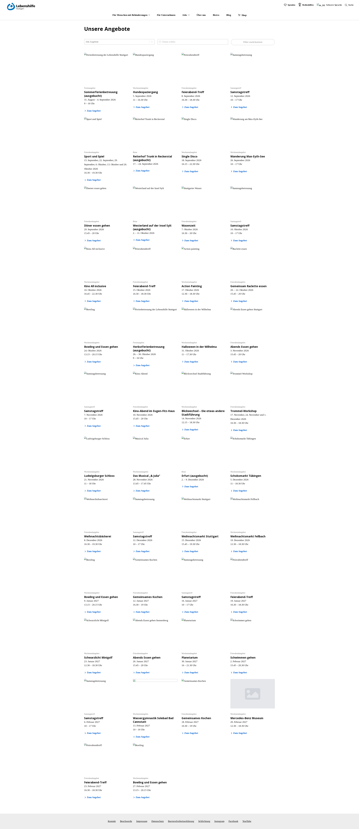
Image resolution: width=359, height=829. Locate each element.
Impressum (141, 821)
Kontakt (112, 821)
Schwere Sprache (334, 5)
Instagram (219, 821)
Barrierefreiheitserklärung (181, 821)
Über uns (201, 15)
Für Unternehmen (166, 15)
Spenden (291, 5)
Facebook (233, 821)
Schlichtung (204, 821)
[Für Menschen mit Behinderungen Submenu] (148, 15)
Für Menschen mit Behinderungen (129, 15)
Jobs (184, 15)
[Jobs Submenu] (188, 15)
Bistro (216, 15)
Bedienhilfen (308, 5)
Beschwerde (126, 821)
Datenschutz (157, 821)
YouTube (246, 821)
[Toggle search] (348, 5)
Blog (228, 15)
